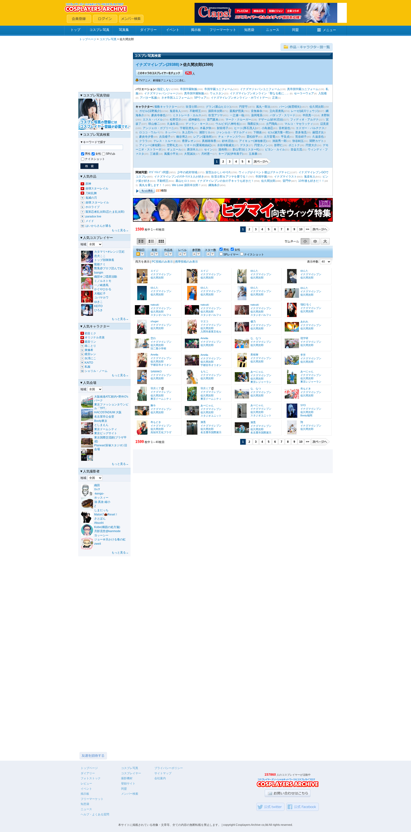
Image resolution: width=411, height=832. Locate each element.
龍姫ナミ (100, 264)
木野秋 (325, 115)
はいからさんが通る (98, 225)
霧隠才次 (318, 132)
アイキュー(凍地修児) (253, 141)
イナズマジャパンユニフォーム (260, 89)
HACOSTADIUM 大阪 (108, 412)
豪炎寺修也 (158, 115)
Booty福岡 (306, 415)
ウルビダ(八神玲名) (227, 123)
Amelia (204, 338)
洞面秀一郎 (279, 141)
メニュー (329, 30)
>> (307, 229)
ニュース (272, 30)
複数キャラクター (165, 106)
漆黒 (203, 422)
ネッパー (170, 132)
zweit (97, 543)
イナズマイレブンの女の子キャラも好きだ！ (225, 181)
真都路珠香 (209, 141)
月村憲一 (207, 153)
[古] (142, 253)
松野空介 (175, 119)
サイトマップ (162, 773)
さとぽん (100, 518)
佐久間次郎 (316, 106)
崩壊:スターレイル (97, 202)
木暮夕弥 (205, 128)
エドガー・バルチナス (310, 128)
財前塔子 (222, 128)
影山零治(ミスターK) (246, 149)
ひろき (98, 310)
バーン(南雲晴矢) (290, 106)
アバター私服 (148, 97)
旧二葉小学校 (158, 348)
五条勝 (253, 153)
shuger (155, 321)
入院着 (322, 93)
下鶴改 (257, 132)
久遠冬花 (172, 123)
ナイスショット (95, 159)
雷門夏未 (212, 119)
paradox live (93, 216)
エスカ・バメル (153, 119)
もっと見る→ (120, 230)
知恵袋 (249, 30)
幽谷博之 (182, 136)
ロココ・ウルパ (149, 132)
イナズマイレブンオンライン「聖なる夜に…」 (260, 93)
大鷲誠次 (190, 153)
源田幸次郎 (215, 111)
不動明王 (195, 111)
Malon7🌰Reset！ (106, 514)
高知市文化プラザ (161, 432)
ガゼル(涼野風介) (150, 111)
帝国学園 (261, 176)
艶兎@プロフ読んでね (108, 268)
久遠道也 (318, 136)
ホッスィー (101, 497)
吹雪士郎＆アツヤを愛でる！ (229, 176)
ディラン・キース (197, 123)
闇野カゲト (316, 141)
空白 (153, 338)
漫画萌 (222, 149)
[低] (184, 253)
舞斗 (153, 405)
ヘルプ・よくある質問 (95, 814)
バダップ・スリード (282, 115)
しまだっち (101, 510)
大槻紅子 (100, 293)
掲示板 (196, 30)
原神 (88, 183)
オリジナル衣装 (95, 337)
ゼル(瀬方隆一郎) (278, 132)
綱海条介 (214, 185)
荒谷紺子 (301, 136)
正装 (275, 97)
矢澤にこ (90, 358)
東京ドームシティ (105, 429)
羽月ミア (156, 388)
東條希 (89, 350)
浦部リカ (204, 132)
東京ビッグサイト (105, 433)
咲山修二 (154, 123)
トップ (75, 30)
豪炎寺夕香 (146, 136)
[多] (194, 253)
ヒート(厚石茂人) (245, 128)
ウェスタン (217, 93)
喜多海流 (301, 132)
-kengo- (99, 493)
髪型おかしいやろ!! (218, 172)
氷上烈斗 (187, 132)
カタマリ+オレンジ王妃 (109, 251)
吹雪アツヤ (215, 115)
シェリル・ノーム (96, 371)
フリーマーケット (223, 30)
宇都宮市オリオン (161, 364)
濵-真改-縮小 (102, 502)
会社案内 (160, 778)
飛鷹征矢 (253, 123)
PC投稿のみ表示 (162, 261)
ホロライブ (92, 207)
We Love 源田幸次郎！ (186, 185)
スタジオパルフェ (161, 314)
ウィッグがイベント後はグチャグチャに (264, 172)
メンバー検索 (129, 793)
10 (301, 229)
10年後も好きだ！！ (311, 181)
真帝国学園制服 (194, 93)
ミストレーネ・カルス (187, 115)
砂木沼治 (227, 141)
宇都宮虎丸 (187, 128)
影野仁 (278, 145)
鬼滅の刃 (91, 197)
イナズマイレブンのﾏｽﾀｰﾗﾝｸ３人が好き (179, 176)
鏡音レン (90, 354)
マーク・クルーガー (238, 119)
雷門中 (287, 181)
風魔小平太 (171, 153)
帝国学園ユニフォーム (218, 89)
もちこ (204, 371)
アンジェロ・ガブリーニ (158, 128)
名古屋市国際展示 (211, 432)
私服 (87, 366)
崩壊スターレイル (96, 188)
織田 (97, 485)
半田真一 (308, 115)
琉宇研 (304, 338)
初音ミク (90, 333)
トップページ (87, 39)
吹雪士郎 (191, 106)
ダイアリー (148, 30)
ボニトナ (294, 145)
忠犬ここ (100, 256)
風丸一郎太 (263, 106)
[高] (180, 253)
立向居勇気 (276, 111)
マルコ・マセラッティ (298, 123)
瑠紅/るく (306, 304)
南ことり (90, 345)
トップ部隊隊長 (104, 260)
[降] (152, 253)
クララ (143, 141)
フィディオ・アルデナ (304, 119)
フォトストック (91, 778)
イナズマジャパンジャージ (161, 93)
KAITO (89, 362)
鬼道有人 (175, 111)
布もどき (305, 388)
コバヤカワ (101, 297)
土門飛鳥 (271, 123)
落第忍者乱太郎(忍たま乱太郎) (104, 211)
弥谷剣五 (298, 141)
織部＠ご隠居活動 (105, 276)
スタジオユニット (211, 415)
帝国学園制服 (188, 89)
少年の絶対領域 (187, 172)
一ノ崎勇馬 (101, 285)
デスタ (244, 145)
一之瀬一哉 (237, 115)
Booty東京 (100, 421)
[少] (198, 253)
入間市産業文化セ (211, 331)
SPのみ (110, 153)
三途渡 (154, 153)
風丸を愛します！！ (152, 185)
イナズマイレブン (161, 274)
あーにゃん (257, 371)
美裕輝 (254, 354)
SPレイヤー (231, 254)
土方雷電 (269, 136)
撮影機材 (126, 778)
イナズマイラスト (285, 176)
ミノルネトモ (102, 281)
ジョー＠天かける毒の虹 (110, 539)
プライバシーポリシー (168, 768)
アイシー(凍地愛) (150, 145)
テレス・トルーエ (164, 141)
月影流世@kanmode (107, 531)
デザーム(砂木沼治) (270, 119)
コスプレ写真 (99, 30)
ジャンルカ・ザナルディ (232, 132)
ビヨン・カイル (275, 149)
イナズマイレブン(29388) (157, 65)
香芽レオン (189, 141)
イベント (172, 30)
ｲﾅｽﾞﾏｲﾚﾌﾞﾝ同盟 (159, 172)
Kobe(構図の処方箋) (107, 527)
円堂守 (243, 106)
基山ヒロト (183, 181)
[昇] (156, 253)
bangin (98, 272)
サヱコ (204, 321)
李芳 (303, 354)
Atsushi (99, 522)
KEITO (98, 306)
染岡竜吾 (257, 115)
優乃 (253, 321)
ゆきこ (98, 301)
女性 (98, 153)
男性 (88, 153)
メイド (89, 221)
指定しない (164, 89)
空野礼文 (172, 145)
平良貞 (285, 136)
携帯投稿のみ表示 (186, 261)
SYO (303, 405)
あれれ (304, 321)
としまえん (101, 425)
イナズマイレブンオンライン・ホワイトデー (239, 97)
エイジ (154, 270)
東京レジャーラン (260, 381)
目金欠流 (296, 149)
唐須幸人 (192, 149)
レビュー (86, 783)
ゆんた (254, 270)
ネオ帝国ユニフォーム (175, 97)
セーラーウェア (304, 93)
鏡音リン (90, 341)
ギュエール (174, 149)
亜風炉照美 (237, 111)
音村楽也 (284, 128)
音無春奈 (256, 111)
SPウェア (200, 97)
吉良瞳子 (165, 136)
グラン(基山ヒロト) (218, 106)
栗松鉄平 (252, 136)
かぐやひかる (102, 289)
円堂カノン (261, 145)
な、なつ (255, 338)
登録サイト (128, 783)
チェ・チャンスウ (229, 136)
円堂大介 (311, 145)
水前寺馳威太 (225, 145)
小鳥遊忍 (267, 128)
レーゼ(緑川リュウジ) (304, 111)
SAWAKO (156, 371)
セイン (208, 149)
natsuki (155, 304)
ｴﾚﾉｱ (97, 489)
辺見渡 (324, 123)
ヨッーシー (101, 535)
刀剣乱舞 (91, 193)
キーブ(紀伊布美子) (230, 153)
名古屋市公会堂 (104, 416)
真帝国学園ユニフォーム (302, 89)
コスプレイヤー (131, 773)
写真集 (124, 30)
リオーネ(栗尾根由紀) (197, 145)
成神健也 (194, 119)
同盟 (295, 30)
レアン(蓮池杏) (202, 136)
